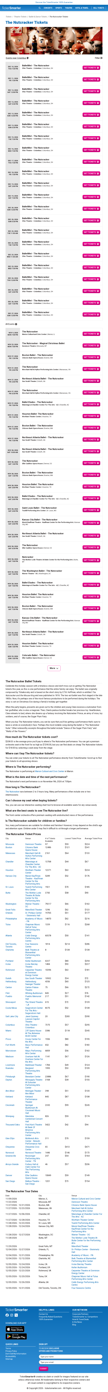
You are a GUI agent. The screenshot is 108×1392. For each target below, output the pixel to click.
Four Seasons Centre (81, 1288)
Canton (9, 987)
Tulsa (8, 924)
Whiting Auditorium (34, 993)
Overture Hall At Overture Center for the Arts (34, 1059)
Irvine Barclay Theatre (31, 965)
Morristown (11, 1050)
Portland (9, 961)
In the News (77, 1322)
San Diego (10, 1181)
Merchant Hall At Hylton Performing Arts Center (33, 856)
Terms (8, 1348)
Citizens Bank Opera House (31, 848)
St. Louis (10, 887)
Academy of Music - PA (82, 1255)
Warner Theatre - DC (81, 1234)
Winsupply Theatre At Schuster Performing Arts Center (33, 1084)
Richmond (10, 970)
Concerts (48, 8)
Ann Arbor (10, 1091)
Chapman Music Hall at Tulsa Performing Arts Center (32, 928)
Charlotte (10, 950)
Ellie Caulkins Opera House (31, 1176)
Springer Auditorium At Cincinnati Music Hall (32, 1109)
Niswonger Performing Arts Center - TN (32, 1158)
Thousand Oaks (13, 1124)
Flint (7, 993)
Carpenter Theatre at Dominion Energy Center (33, 972)
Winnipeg (10, 1116)
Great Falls (10, 909)
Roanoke (10, 1068)
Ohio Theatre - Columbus (31, 1026)
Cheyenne (10, 1147)
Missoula (10, 844)
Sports (58, 8)
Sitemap (9, 1359)
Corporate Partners (80, 1314)
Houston (9, 870)
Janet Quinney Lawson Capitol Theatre (32, 1019)
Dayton (9, 1080)
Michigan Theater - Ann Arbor (33, 1092)
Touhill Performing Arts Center (33, 888)
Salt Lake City (12, 1016)
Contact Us (43, 1314)
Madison (10, 1056)
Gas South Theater (33, 978)
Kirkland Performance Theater (31, 1099)
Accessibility (11, 1356)
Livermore (10, 1065)
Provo (8, 1039)
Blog (74, 1325)
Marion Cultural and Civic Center (49, 771)
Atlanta (9, 935)
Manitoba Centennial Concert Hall (34, 1119)
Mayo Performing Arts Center (33, 1052)
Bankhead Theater (33, 1065)
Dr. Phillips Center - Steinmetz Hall (33, 914)
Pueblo (9, 996)
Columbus (10, 1025)
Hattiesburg (11, 981)
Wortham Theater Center (83, 1220)
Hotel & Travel (81, 8)
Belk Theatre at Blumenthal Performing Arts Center (32, 954)
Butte (8, 893)
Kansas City (11, 876)
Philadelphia (11, 918)
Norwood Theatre (33, 1152)
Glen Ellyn (10, 1138)
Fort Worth (10, 1045)
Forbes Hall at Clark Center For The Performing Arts (32, 1168)
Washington (11, 904)
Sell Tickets (98, 8)
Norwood (10, 1152)
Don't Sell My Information (16, 1354)
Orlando (9, 913)
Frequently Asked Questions (50, 1317)
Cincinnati (10, 1105)
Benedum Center (33, 1076)
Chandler (10, 861)
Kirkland (9, 1096)
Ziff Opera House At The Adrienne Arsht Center (33, 1033)
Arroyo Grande (12, 1164)
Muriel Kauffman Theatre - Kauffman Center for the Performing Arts (34, 880)
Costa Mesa (11, 1008)
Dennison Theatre (33, 844)
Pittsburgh (10, 1076)
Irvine (8, 964)
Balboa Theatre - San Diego (32, 1182)
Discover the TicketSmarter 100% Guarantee (54, 2)
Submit (43, 1369)
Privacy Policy (11, 1351)
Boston (9, 847)
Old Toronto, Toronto (11, 945)
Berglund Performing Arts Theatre (32, 1071)
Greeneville (11, 1156)
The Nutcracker (12, 791)
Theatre (68, 8)
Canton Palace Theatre (31, 988)
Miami (8, 1030)
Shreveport (11, 1002)
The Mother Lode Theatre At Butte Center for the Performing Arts (33, 897)
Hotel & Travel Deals (80, 1319)
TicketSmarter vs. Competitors (85, 1317)
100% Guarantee (46, 1319)
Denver (9, 1175)
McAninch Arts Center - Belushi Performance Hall (33, 1141)
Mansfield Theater (33, 909)
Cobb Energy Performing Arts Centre (32, 938)
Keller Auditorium (33, 961)
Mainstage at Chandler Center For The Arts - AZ (33, 864)
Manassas (10, 853)
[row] (54, 68)
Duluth (8, 978)
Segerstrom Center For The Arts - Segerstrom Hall (34, 1010)
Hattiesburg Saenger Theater (32, 982)
